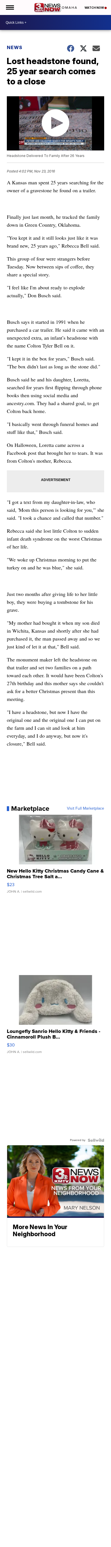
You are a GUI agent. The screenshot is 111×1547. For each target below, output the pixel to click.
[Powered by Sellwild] (96, 1140)
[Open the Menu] (9, 7)
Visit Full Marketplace (85, 808)
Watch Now (94, 7)
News (14, 47)
